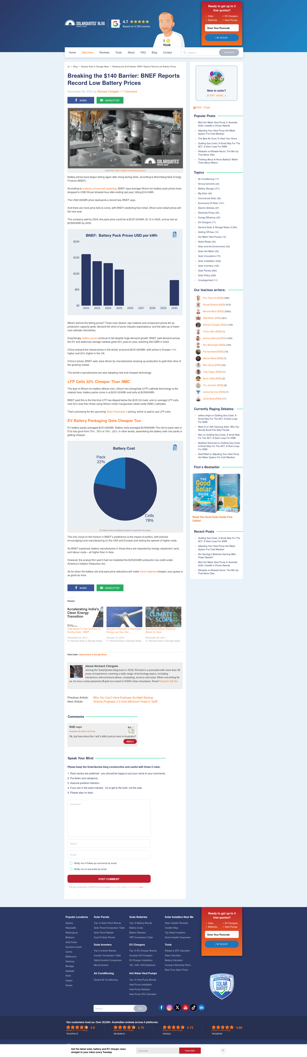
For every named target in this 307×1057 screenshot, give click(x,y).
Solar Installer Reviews (176, 922)
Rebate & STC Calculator (177, 950)
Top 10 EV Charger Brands (143, 950)
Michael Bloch (210, 311)
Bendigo (70, 966)
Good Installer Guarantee (178, 937)
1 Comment (129, 91)
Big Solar (202, 193)
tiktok (193, 1007)
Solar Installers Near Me (179, 917)
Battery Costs (136, 927)
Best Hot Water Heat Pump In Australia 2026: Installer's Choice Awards (217, 124)
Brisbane (70, 937)
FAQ (143, 52)
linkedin (201, 1007)
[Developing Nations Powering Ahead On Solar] (163, 617)
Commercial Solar (207, 198)
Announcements (206, 183)
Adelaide (70, 970)
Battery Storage (206, 188)
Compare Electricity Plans (178, 965)
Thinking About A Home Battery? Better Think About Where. (218, 161)
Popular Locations (77, 917)
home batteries (148, 571)
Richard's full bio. (168, 681)
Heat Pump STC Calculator (143, 994)
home (72, 52)
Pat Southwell (210, 351)
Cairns (69, 951)
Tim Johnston (210, 385)
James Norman (210, 391)
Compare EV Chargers (140, 955)
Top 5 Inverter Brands (105, 950)
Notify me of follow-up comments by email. (95, 863)
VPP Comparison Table (141, 937)
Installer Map (171, 927)
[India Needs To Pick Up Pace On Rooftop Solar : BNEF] (85, 617)
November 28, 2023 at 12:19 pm (82, 731)
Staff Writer (208, 318)
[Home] (68, 66)
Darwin (69, 985)
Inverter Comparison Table (107, 955)
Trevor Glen (209, 331)
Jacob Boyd (209, 398)
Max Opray (208, 365)
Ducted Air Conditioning (106, 979)
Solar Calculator (173, 955)
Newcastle (71, 927)
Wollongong (72, 932)
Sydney (69, 922)
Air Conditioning (206, 178)
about (131, 52)
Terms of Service (132, 887)
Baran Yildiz (209, 378)
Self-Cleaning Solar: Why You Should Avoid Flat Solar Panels (218, 428)
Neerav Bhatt (209, 358)
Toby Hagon (209, 371)
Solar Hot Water (206, 251)
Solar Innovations (207, 256)
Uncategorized (205, 280)
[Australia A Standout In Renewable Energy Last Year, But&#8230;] (124, 617)
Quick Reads (204, 241)
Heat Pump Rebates (139, 989)
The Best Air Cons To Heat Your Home (217, 138)
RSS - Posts (203, 107)
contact (167, 52)
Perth (68, 975)
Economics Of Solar (208, 203)
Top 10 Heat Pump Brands (142, 979)
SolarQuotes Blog (85, 23)
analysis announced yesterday (99, 188)
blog (154, 52)
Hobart (69, 980)
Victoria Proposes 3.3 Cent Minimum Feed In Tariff (125, 701)
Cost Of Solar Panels (104, 937)
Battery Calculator (174, 960)
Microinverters (101, 965)
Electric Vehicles (206, 207)
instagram (169, 1007)
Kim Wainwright (210, 344)
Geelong (70, 961)
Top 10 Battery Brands (140, 922)
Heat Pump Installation (140, 984)
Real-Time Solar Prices (176, 969)
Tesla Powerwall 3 (116, 411)
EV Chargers (204, 222)
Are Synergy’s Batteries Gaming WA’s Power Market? (217, 555)
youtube (185, 1007)
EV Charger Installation (141, 960)
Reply (130, 741)
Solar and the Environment (211, 246)
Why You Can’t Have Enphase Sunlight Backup (123, 697)
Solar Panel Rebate (104, 932)
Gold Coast (71, 942)
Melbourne (71, 956)
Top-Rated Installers (175, 932)
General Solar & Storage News (93, 654)
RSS (220, 297)
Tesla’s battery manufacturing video (130, 170)
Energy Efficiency (207, 217)
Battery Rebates (137, 932)
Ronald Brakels (210, 304)
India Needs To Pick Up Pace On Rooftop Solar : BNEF (84, 630)
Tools (118, 52)
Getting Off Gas (206, 232)
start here (87, 52)
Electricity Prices (206, 212)
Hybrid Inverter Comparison (108, 960)
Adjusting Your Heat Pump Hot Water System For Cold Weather (216, 132)
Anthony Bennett (211, 338)
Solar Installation (206, 260)
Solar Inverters (205, 265)
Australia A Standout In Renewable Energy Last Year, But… (124, 630)
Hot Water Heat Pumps (209, 236)
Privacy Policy (116, 887)
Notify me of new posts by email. (90, 869)
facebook (161, 1007)
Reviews (104, 52)
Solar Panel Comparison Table (109, 927)
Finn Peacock (210, 297)
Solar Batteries (138, 917)
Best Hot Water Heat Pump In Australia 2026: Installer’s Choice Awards (217, 563)
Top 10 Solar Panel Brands (107, 922)
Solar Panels (204, 270)
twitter (177, 1007)
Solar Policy (204, 275)
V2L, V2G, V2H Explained (142, 965)
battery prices (89, 338)
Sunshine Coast (74, 946)
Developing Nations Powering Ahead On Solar (160, 630)
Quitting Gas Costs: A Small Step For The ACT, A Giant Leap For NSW (219, 145)
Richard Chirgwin (108, 91)
